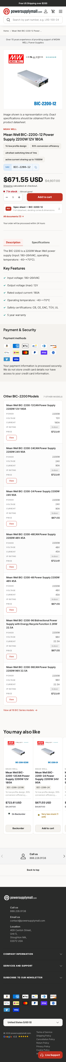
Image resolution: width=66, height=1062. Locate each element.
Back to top (33, 869)
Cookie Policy (43, 1050)
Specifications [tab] (41, 242)
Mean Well (10, 129)
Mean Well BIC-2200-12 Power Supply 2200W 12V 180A (27, 31)
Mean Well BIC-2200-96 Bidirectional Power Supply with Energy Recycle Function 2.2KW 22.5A (31, 624)
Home (6, 31)
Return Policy (42, 1043)
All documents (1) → (13, 216)
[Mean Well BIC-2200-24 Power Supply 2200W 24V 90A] (48, 752)
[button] (53, 11)
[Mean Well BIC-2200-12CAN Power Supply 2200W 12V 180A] (18, 752)
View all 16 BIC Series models (18, 710)
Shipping (8, 185)
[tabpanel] (33, 284)
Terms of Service (44, 1032)
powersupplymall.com (21, 1033)
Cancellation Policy (45, 1039)
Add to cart (45, 197)
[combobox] (33, 19)
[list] (33, 79)
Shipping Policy (43, 1035)
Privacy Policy (43, 1046)
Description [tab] (13, 242)
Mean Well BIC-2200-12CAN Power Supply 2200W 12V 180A (18, 777)
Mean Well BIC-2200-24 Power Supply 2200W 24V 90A (47, 777)
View (11, 437)
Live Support (52, 1054)
